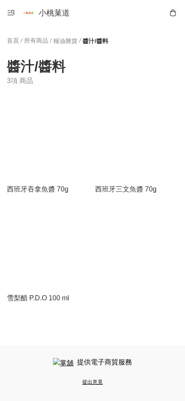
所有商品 (36, 40)
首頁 (13, 40)
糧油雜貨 (65, 40)
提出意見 (92, 382)
